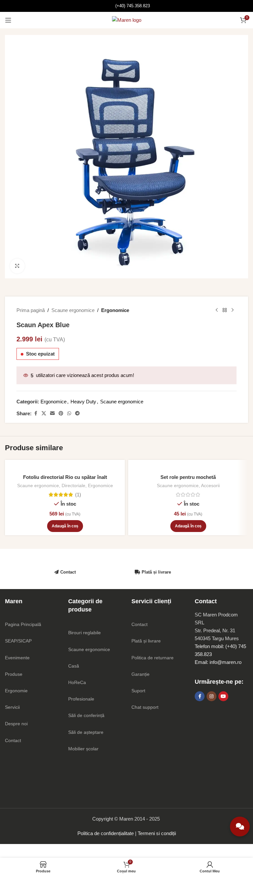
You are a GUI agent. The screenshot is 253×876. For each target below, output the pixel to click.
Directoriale (73, 485)
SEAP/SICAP (18, 640)
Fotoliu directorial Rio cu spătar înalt (65, 477)
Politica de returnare (152, 657)
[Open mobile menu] (8, 20)
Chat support (144, 707)
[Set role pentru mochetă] (188, 467)
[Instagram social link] (211, 696)
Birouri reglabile (84, 632)
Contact (68, 572)
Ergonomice (115, 310)
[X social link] (44, 413)
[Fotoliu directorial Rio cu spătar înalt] (65, 467)
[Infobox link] (126, 6)
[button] (65, 526)
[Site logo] (126, 19)
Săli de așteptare (85, 732)
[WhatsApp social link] (69, 413)
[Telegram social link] (77, 413)
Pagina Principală (23, 624)
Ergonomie (16, 690)
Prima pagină (30, 310)
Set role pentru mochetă (188, 477)
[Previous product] (217, 310)
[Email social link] (52, 413)
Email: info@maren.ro (218, 662)
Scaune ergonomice (73, 310)
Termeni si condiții (157, 833)
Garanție (140, 674)
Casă (73, 666)
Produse (13, 674)
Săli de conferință (86, 715)
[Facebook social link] (36, 413)
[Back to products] (225, 310)
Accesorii (210, 485)
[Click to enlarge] (17, 266)
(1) (78, 494)
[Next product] (233, 310)
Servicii (12, 707)
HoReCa (77, 682)
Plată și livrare (156, 572)
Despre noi (16, 723)
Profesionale (81, 699)
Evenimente (17, 657)
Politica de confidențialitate (105, 833)
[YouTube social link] (223, 696)
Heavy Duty (83, 401)
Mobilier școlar (83, 748)
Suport (138, 690)
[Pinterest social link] (61, 413)
